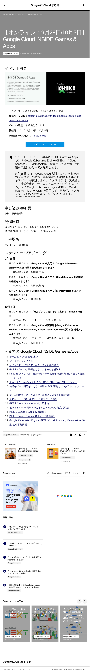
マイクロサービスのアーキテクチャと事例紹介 (34, 365)
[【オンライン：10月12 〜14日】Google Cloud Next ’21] (16, 624)
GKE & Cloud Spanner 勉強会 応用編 (29, 403)
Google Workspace (14, 563)
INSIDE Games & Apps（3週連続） (28, 411)
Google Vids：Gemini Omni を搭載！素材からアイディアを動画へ (24, 572)
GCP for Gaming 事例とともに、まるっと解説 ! (34, 369)
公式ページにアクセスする (45, 144)
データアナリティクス (21, 361)
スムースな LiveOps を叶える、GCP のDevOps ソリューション (43, 382)
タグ (28, 669)
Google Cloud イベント (35, 14)
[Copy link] (84, 434)
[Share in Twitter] (75, 434)
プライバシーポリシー (18, 669)
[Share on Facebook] (70, 434)
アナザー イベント (24, 460)
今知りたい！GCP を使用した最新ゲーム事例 (33, 399)
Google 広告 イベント (25, 455)
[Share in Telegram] (80, 434)
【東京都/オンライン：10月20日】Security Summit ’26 (25, 544)
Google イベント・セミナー (17, 14)
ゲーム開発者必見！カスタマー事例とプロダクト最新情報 (39, 394)
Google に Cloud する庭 (45, 5)
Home (5, 14)
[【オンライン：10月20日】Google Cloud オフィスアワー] (45, 624)
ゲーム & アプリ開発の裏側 (23, 356)
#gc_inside (40, 135)
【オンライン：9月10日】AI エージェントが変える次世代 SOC (25, 528)
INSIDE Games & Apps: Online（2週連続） (32, 416)
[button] (5, 5)
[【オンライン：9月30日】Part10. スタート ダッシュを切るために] (66, 454)
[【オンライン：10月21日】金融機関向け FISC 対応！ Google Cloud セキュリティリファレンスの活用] (73, 624)
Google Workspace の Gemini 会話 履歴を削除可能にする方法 (24, 558)
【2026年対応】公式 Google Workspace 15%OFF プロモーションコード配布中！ (24, 586)
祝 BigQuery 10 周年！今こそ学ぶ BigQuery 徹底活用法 (39, 407)
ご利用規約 (6, 669)
